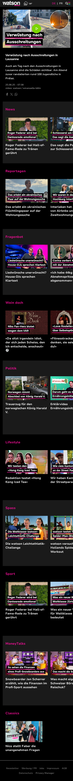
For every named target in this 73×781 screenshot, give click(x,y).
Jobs (41, 768)
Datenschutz (26, 773)
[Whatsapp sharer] (16, 94)
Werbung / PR (29, 768)
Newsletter (12, 768)
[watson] (11, 3)
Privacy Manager (45, 773)
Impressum (53, 768)
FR (61, 3)
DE (54, 3)
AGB (64, 768)
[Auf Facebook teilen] (7, 94)
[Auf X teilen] (11, 94)
